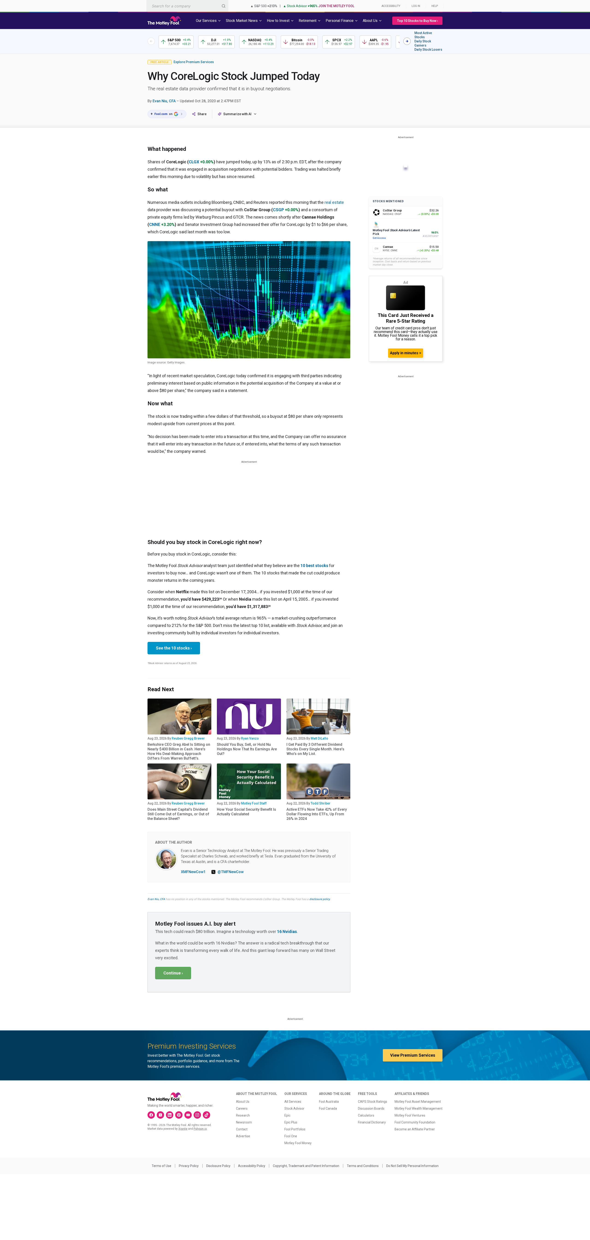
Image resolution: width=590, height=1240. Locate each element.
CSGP (278, 209)
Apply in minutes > (405, 353)
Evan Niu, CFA (164, 101)
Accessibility (390, 6)
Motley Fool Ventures (410, 1115)
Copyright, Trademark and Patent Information (306, 1166)
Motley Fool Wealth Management (418, 1108)
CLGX (194, 161)
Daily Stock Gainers (422, 43)
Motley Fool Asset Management (418, 1101)
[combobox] (187, 6)
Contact (242, 1129)
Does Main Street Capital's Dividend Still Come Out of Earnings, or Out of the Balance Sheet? (178, 814)
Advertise (243, 1136)
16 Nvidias (287, 931)
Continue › (173, 973)
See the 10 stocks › (174, 648)
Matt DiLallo (319, 738)
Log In (416, 6)
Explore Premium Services (194, 62)
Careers (242, 1108)
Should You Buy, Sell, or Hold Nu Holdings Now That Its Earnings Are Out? (247, 749)
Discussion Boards (371, 1108)
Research (243, 1115)
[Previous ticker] (151, 41)
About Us (242, 1101)
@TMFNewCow (231, 872)
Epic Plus (290, 1122)
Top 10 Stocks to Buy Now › (417, 21)
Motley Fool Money (298, 1143)
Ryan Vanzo (250, 738)
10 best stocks (314, 565)
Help (434, 6)
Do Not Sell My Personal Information (412, 1166)
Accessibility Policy (251, 1166)
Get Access (379, 238)
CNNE (154, 224)
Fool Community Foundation (415, 1122)
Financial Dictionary (372, 1122)
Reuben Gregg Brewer (188, 738)
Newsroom (244, 1122)
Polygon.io (200, 1128)
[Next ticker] (407, 41)
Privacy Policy (189, 1166)
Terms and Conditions (363, 1166)
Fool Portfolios (294, 1129)
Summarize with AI (237, 114)
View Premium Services (412, 1055)
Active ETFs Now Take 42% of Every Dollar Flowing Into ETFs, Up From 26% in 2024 (316, 814)
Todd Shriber (320, 803)
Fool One (290, 1136)
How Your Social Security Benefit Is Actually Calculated (246, 811)
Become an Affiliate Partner (415, 1129)
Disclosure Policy (218, 1166)
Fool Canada (328, 1108)
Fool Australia (329, 1101)
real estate (334, 202)
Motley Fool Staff (254, 803)
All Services (292, 1101)
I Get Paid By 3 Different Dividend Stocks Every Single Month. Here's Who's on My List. (315, 749)
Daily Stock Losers (428, 49)
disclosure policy (319, 899)
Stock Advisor (294, 1108)
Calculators (366, 1115)
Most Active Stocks (423, 35)
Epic (287, 1115)
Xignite (182, 1128)
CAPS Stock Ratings (372, 1101)
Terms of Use (161, 1166)
